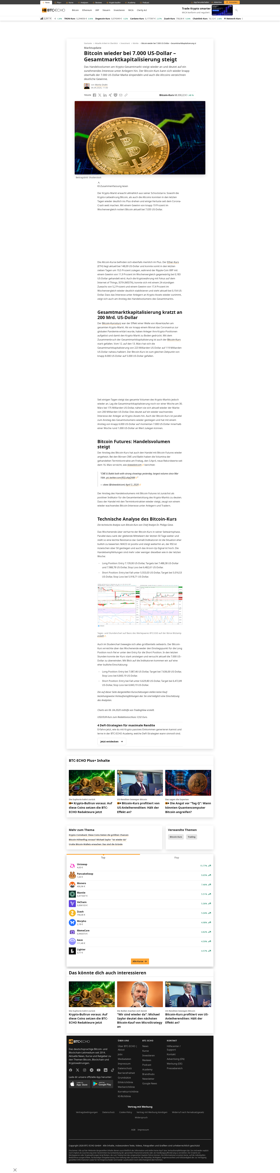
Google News (149, 1083)
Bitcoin (75, 10)
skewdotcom (134, 464)
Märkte (136, 43)
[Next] (9, 1167)
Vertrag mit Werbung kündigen (152, 1112)
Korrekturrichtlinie (128, 1091)
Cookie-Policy (125, 1112)
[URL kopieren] (126, 95)
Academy (147, 1069)
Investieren (119, 10)
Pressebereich (175, 1068)
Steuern (106, 10)
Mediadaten (124, 1059)
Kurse (145, 1050)
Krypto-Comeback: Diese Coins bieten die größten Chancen (98, 835)
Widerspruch (141, 1117)
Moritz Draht (101, 84)
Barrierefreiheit (126, 1073)
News (145, 1046)
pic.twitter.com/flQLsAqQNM (120, 477)
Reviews (146, 1060)
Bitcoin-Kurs (174, 339)
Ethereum (87, 10)
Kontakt (171, 1054)
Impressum (124, 1063)
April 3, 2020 (132, 484)
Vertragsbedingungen (87, 1112)
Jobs (120, 1054)
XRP (97, 10)
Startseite (88, 43)
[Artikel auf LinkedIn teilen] (105, 95)
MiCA (130, 10)
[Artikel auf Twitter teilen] (100, 95)
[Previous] (3, 1167)
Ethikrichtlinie (125, 1082)
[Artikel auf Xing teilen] (110, 95)
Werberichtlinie (126, 1087)
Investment (125, 43)
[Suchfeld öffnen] (236, 10)
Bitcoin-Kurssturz (111, 323)
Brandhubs (148, 1074)
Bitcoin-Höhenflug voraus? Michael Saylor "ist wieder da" (98, 839)
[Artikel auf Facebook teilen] (94, 95)
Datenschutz (125, 1068)
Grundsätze (124, 1077)
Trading (191, 836)
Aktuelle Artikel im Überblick (106, 43)
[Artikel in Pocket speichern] (115, 95)
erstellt (100, 636)
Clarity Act (142, 10)
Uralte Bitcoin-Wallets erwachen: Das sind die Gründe (96, 844)
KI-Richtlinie (124, 1096)
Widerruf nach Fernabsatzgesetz (188, 1112)
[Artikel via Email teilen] (121, 95)
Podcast (146, 1064)
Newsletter (148, 1078)
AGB (133, 1129)
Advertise (218, 2)
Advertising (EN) (175, 1059)
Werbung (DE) (174, 1063)
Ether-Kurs (173, 262)
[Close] (15, 1170)
